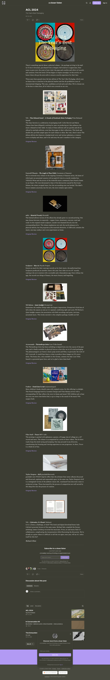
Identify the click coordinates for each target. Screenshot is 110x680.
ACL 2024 (29, 610)
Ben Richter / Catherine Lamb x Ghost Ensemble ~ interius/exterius (44, 624)
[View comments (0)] (33, 19)
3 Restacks (43, 568)
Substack (47, 676)
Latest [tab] (31, 606)
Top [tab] (28, 606)
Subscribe (97, 3)
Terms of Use (63, 658)
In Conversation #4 (33, 622)
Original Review (31, 141)
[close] (70, 634)
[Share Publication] (90, 2)
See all (29, 644)
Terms (58, 668)
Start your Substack (50, 672)
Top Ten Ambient (30, 612)
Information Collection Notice (54, 660)
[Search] (86, 2)
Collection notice (65, 668)
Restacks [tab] (36, 586)
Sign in (105, 3)
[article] (55, 614)
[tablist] (33, 585)
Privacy (54, 668)
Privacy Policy (67, 660)
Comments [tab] (29, 586)
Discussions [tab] (38, 606)
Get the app (63, 672)
